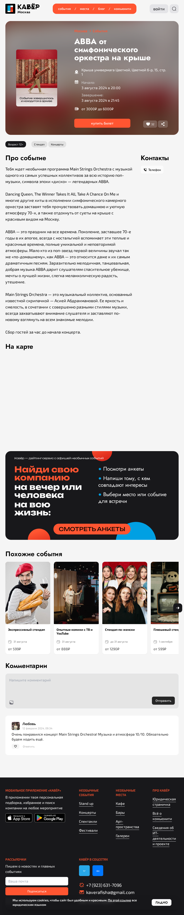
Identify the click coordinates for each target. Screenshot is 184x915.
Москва (24, 12)
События (64, 9)
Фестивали (88, 830)
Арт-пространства (127, 824)
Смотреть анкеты (92, 529)
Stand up (86, 803)
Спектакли (88, 821)
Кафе (120, 803)
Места (84, 9)
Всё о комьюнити (162, 816)
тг (84, 870)
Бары (120, 812)
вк (97, 870)
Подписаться (36, 891)
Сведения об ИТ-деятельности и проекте (164, 835)
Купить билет (102, 123)
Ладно (162, 902)
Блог (101, 9)
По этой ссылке (119, 900)
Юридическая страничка (164, 801)
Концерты (87, 812)
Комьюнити (122, 9)
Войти (159, 8)
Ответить (29, 746)
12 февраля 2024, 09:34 (37, 728)
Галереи (122, 835)
